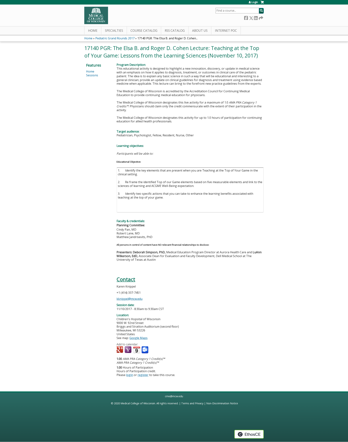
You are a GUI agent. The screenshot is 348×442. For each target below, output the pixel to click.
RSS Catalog (175, 30)
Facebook (246, 17)
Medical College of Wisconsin (138, 403)
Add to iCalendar (136, 349)
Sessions (92, 75)
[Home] (96, 15)
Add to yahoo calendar (128, 350)
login (129, 375)
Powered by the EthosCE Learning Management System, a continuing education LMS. (249, 434)
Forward (260, 17)
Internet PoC (226, 30)
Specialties (114, 30)
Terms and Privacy (192, 403)
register (143, 375)
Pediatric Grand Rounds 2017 (114, 38)
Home (93, 30)
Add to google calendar (120, 350)
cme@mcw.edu (174, 396)
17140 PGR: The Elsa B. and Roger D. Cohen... (167, 38)
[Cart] (262, 3)
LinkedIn (256, 17)
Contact (126, 279)
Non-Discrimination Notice (222, 403)
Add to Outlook (145, 350)
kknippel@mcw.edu (129, 299)
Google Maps (138, 338)
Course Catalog (143, 30)
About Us (200, 30)
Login (254, 2)
